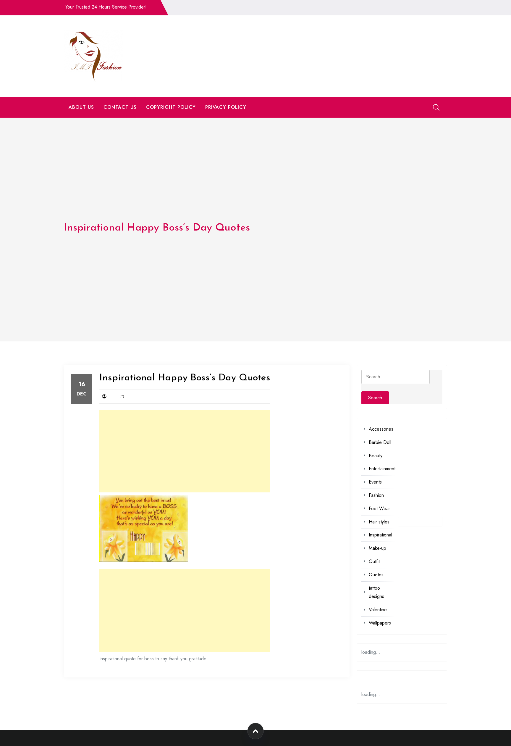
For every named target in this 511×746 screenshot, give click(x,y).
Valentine (378, 609)
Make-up (377, 548)
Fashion (376, 495)
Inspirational (380, 534)
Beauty (375, 455)
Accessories (381, 429)
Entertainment (382, 468)
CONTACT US (120, 107)
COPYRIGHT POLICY (171, 107)
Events (375, 482)
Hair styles (379, 521)
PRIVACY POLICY (225, 107)
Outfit (374, 561)
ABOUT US (81, 107)
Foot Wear (379, 508)
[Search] (436, 107)
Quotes (376, 574)
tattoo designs (376, 592)
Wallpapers (380, 622)
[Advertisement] (184, 451)
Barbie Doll (380, 442)
